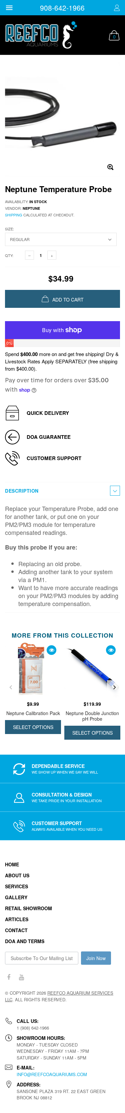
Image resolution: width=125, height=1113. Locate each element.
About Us (17, 875)
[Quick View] (51, 650)
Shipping (13, 214)
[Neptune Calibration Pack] (33, 669)
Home (12, 864)
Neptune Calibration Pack (33, 713)
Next (114, 687)
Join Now (96, 958)
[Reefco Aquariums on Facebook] (8, 977)
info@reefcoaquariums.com (52, 1074)
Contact (16, 930)
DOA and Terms (24, 941)
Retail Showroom (28, 908)
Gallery (16, 897)
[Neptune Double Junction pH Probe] (92, 669)
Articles (16, 919)
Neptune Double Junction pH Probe (92, 716)
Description (22, 490)
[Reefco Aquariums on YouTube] (21, 977)
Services (16, 886)
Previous (10, 687)
